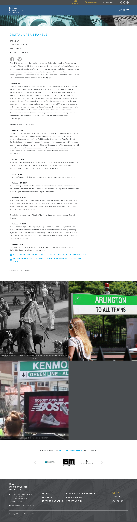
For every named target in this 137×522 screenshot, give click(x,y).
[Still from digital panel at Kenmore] (34, 400)
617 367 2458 (108, 2)
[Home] (16, 10)
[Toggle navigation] (128, 10)
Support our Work (52, 501)
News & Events (74, 498)
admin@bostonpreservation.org (23, 505)
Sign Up (116, 497)
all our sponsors (70, 450)
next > (27, 271)
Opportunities (74, 501)
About (45, 494)
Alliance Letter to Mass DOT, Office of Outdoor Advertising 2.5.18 (50, 255)
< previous (13, 271)
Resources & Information (80, 494)
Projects (47, 498)
